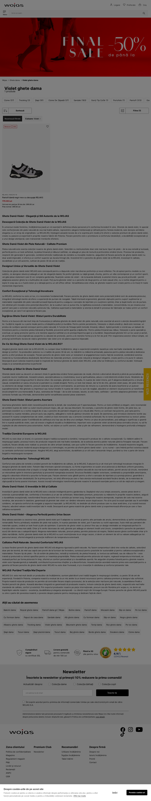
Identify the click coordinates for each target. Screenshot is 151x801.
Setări (114, 793)
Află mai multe (79, 796)
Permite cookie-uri (137, 793)
